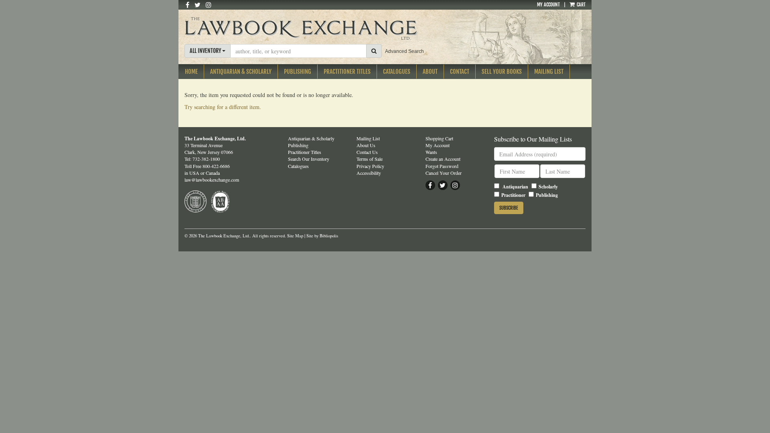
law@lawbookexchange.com (211, 179)
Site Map (295, 236)
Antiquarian (515, 186)
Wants (431, 152)
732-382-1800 (206, 159)
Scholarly (548, 186)
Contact (459, 71)
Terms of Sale (370, 159)
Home (191, 71)
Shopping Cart (439, 138)
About (430, 71)
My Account (548, 5)
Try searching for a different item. (222, 107)
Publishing (297, 71)
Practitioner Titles (347, 71)
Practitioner (513, 195)
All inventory (206, 50)
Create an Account (443, 159)
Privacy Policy (370, 166)
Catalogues (396, 71)
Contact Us (367, 152)
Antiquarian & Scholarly (241, 71)
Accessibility (369, 173)
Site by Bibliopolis (322, 236)
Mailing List (548, 71)
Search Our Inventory (308, 159)
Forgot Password (442, 166)
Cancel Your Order (444, 173)
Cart (580, 5)
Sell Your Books (502, 71)
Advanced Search (404, 51)
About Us (366, 145)
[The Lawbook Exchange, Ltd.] (316, 28)
